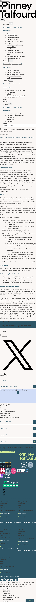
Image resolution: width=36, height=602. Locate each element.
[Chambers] (24, 465)
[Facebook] (4, 493)
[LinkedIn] (4, 495)
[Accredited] (30, 465)
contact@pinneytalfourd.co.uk (10, 417)
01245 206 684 (5, 540)
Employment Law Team (26, 309)
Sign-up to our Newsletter (7, 451)
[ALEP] (8, 471)
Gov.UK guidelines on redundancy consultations (16, 270)
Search (5, 123)
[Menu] (2, 19)
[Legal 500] (2, 465)
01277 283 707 (5, 413)
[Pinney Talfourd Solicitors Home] (18, 17)
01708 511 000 (23, 542)
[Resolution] (2, 471)
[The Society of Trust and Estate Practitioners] (22, 471)
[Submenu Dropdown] (11, 23)
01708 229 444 (5, 570)
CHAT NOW (30, 600)
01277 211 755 (23, 514)
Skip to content (4, 1)
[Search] (35, 125)
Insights (6, 129)
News (5, 331)
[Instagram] (4, 490)
